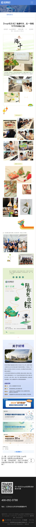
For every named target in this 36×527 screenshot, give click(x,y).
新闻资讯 (10, 14)
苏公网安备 (8, 520)
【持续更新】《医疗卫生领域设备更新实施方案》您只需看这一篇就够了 (14, 462)
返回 (31, 460)
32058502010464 (17, 520)
